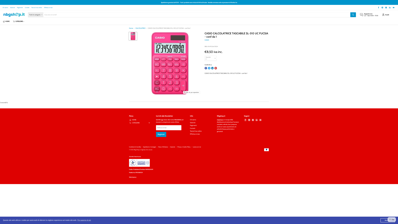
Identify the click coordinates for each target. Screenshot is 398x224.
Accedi (387, 15)
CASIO (207, 40)
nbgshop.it (220, 120)
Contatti (27, 7)
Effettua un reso (48, 7)
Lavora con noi (197, 147)
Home (131, 28)
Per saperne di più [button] (84, 220)
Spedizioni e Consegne (149, 147)
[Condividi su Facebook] (206, 68)
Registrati (161, 134)
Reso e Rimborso (163, 147)
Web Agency (132, 177)
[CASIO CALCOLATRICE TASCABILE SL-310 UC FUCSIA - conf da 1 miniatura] (133, 36)
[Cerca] (353, 14)
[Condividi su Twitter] (209, 68)
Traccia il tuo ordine (36, 7)
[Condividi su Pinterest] (215, 68)
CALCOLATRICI (140, 28)
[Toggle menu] (149, 123)
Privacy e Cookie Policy (184, 147)
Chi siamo (5, 7)
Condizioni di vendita (135, 147)
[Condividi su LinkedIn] (212, 68)
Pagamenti (20, 7)
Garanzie (12, 7)
